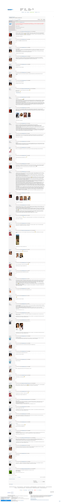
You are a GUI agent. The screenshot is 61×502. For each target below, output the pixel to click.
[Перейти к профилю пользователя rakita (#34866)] (10, 227)
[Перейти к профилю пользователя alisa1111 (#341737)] (10, 152)
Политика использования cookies (33, 499)
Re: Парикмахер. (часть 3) (24, 39)
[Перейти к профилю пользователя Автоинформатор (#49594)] (10, 25)
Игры (33, 8)
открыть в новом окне (36, 482)
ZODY (33, 9)
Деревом (44, 19)
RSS (41, 19)
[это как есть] (17, 117)
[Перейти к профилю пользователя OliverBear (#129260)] (10, 363)
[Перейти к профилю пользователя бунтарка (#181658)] (10, 112)
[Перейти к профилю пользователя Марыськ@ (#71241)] (10, 52)
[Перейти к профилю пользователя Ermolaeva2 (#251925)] (10, 427)
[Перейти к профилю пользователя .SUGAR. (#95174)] (10, 403)
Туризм (25, 8)
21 (17, 19)
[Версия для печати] (15, 106)
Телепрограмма (30, 9)
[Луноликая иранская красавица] (17, 327)
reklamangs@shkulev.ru (51, 495)
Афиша (25, 9)
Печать (39, 19)
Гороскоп (29, 8)
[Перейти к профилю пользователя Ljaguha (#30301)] (10, 473)
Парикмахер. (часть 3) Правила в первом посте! (26, 31)
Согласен (6, 500)
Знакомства (21, 9)
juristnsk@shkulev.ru (22, 500)
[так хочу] (21, 116)
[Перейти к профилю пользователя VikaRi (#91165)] (10, 235)
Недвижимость (22, 8)
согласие (7, 498)
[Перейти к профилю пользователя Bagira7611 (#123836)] (10, 44)
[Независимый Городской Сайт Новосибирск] (10, 9)
